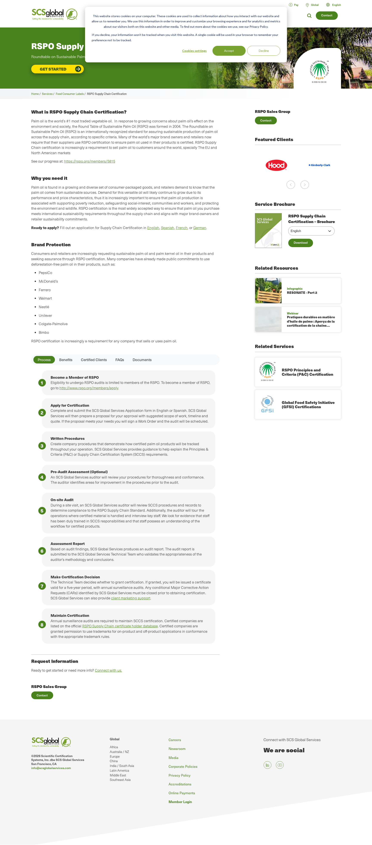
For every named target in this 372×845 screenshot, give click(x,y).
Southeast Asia (120, 779)
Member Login (180, 801)
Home (35, 94)
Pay (296, 5)
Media (173, 757)
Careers (175, 739)
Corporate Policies (183, 766)
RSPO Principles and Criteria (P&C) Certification (307, 372)
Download (301, 242)
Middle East (118, 775)
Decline (264, 50)
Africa (114, 747)
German (199, 227)
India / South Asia (122, 765)
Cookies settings (194, 50)
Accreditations (180, 784)
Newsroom (177, 748)
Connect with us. (108, 670)
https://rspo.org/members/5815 (89, 161)
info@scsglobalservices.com (51, 768)
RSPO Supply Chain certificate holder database (120, 625)
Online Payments (182, 792)
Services (47, 94)
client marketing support (130, 598)
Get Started (53, 69)
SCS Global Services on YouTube (280, 765)
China (114, 761)
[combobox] (335, 4)
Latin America (119, 770)
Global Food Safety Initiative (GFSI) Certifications (308, 404)
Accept (229, 50)
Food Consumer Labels (70, 94)
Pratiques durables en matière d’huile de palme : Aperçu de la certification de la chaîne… (311, 321)
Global (114, 739)
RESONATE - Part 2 (302, 292)
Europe (115, 756)
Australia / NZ (119, 752)
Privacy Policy (180, 775)
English (336, 5)
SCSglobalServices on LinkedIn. (267, 765)
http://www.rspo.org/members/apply (88, 387)
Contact (326, 15)
